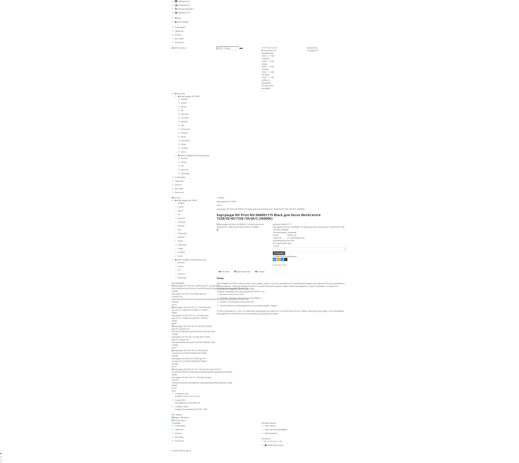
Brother (184, 99)
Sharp (183, 144)
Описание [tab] (224, 271)
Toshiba (184, 148)
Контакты (179, 42)
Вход (178, 18)
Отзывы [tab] (260, 271)
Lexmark (185, 117)
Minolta (184, 121)
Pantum (184, 133)
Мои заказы (270, 425)
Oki (182, 125)
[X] (285, 259)
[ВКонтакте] (274, 259)
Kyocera (184, 114)
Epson (183, 106)
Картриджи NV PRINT (190, 96)
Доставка (179, 38)
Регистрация (183, 22)
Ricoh (183, 136)
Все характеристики (282, 243)
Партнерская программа (276, 429)
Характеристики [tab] (243, 271)
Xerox (183, 152)
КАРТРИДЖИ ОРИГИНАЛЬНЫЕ (195, 155)
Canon (184, 103)
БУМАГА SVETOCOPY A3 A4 (187, 396)
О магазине (180, 27)
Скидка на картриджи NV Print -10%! (191, 409)
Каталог (181, 93)
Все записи (177, 414)
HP (182, 110)
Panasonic (185, 129)
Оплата (178, 34)
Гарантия (179, 31)
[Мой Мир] (282, 259)
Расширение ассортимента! (187, 402)
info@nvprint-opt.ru (275, 445)
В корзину (279, 253)
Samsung (185, 140)
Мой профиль (271, 433)
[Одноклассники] (278, 259)
